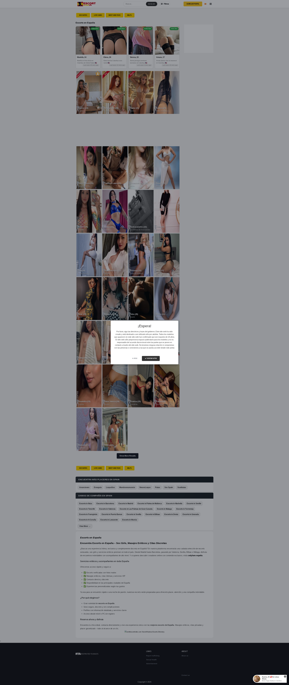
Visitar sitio (151, 358)
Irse (135, 358)
